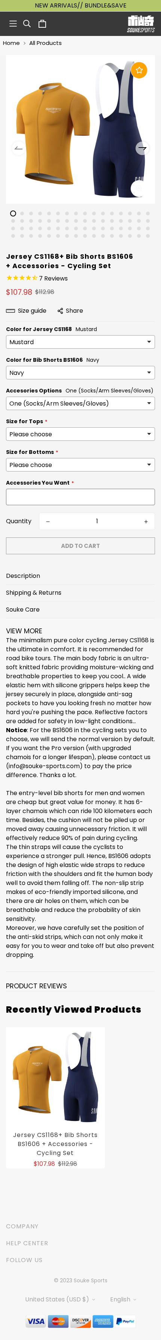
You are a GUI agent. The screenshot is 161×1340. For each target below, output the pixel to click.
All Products (45, 43)
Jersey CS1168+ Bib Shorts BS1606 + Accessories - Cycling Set (55, 1144)
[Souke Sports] (141, 24)
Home (11, 43)
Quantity (18, 521)
